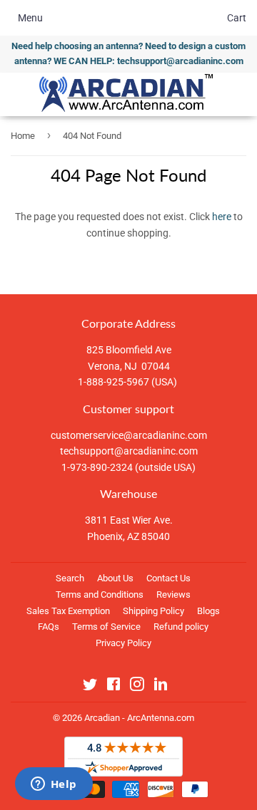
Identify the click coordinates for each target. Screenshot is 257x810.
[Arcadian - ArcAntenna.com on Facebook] (113, 686)
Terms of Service (106, 626)
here (221, 216)
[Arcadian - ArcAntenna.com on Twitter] (90, 686)
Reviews (173, 594)
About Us (115, 578)
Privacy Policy (123, 643)
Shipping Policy (153, 611)
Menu (30, 18)
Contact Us (168, 578)
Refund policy (180, 626)
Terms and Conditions (99, 594)
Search (70, 578)
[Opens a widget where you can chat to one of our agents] (53, 785)
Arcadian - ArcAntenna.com (139, 717)
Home (23, 135)
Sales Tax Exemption (68, 611)
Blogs (208, 611)
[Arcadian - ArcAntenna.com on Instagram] (137, 686)
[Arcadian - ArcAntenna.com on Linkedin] (160, 686)
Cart (236, 18)
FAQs (48, 626)
